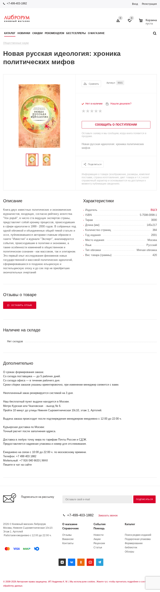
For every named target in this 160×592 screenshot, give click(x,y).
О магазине (69, 524)
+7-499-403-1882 (17, 3)
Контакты (68, 543)
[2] (88, 111)
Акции (97, 539)
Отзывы (67, 534)
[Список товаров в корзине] (148, 23)
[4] (96, 111)
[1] (84, 111)
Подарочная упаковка (138, 539)
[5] (100, 111)
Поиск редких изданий (138, 534)
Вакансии (68, 539)
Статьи (98, 547)
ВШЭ (154, 209)
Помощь (99, 528)
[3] (92, 111)
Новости (99, 534)
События (100, 524)
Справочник (70, 528)
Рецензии (99, 543)
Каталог (130, 524)
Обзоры (129, 551)
